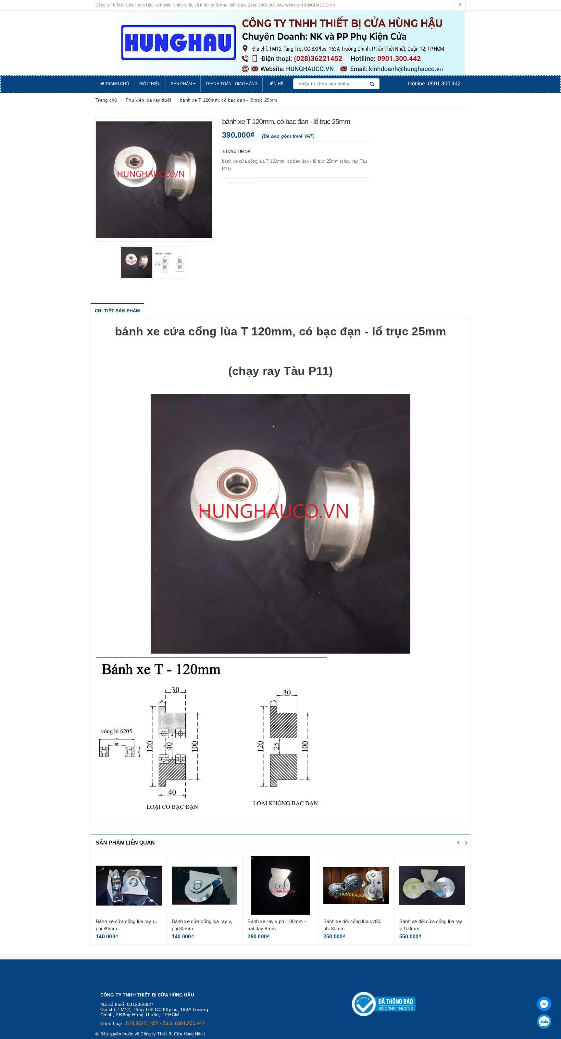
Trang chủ (116, 83)
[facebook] (460, 5)
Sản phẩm (182, 83)
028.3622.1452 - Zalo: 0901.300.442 (165, 1023)
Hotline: (434, 83)
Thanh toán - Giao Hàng (232, 83)
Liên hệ (275, 83)
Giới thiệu (150, 83)
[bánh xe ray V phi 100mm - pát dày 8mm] (280, 885)
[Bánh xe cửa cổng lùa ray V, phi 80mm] (205, 885)
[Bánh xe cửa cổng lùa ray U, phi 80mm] (129, 885)
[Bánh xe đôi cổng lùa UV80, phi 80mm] (356, 885)
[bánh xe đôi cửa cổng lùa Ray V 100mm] (432, 885)
